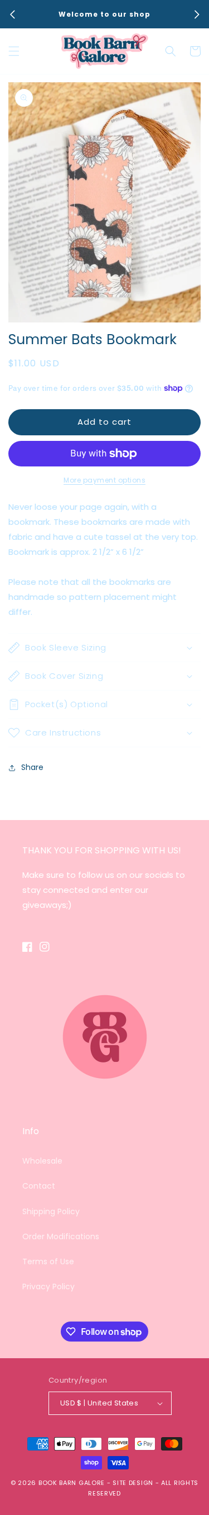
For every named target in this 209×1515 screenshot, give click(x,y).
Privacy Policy (48, 1286)
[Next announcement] (196, 14)
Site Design (133, 1482)
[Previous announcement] (12, 14)
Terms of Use (48, 1261)
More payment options (104, 480)
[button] (14, 51)
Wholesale (42, 1160)
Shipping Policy (51, 1211)
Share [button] (32, 767)
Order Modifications (60, 1236)
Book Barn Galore (71, 1482)
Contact (38, 1185)
